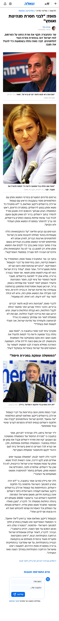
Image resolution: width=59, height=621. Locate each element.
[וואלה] (29, 3)
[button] (47, 3)
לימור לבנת (23, 561)
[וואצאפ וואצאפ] (10, 3)
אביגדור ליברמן (43, 561)
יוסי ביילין (32, 561)
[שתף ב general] (5, 3)
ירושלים (53, 561)
